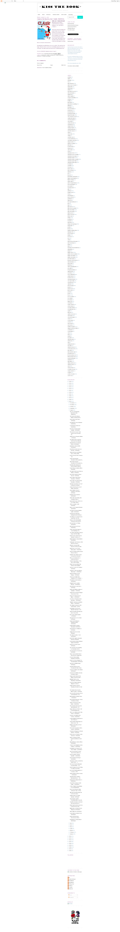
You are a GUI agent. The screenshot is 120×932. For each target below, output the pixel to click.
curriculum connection (72, 140)
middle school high (71, 255)
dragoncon (70, 148)
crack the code (71, 137)
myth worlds (70, 263)
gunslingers (70, 198)
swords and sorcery (72, 348)
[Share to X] (57, 53)
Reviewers (48, 14)
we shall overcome (71, 369)
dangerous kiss (71, 141)
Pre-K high (70, 298)
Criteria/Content (56, 14)
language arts (70, 231)
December (72, 402)
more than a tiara (71, 258)
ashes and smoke (71, 92)
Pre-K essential (71, 296)
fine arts (69, 175)
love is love (70, 236)
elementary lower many (72, 156)
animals (69, 89)
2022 (70, 388)
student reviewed (46, 56)
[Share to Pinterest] (60, 53)
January (71, 833)
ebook (69, 151)
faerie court (70, 168)
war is (69, 366)
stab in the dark (71, 339)
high (68, 205)
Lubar (69, 239)
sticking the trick (71, 343)
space (69, 334)
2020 (70, 392)
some (69, 332)
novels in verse (70, 277)
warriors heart (70, 367)
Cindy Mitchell (71, 880)
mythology (70, 265)
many (69, 246)
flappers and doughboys (72, 178)
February (72, 832)
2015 (70, 401)
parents (69, 287)
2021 (70, 390)
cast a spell (70, 121)
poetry (69, 293)
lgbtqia (69, 235)
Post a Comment (40, 63)
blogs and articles (71, 108)
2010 (70, 843)
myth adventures (71, 261)
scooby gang (70, 320)
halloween (70, 200)
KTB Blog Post (71, 883)
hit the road (70, 216)
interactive (70, 222)
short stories (70, 325)
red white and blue (71, 307)
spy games (70, 337)
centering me (70, 124)
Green (69, 193)
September (72, 408)
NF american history (72, 269)
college (69, 135)
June (71, 824)
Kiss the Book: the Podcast (73, 25)
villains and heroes (71, 362)
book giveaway (71, 111)
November (72, 404)
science (69, 318)
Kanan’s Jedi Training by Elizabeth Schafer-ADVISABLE (74, 622)
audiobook (70, 94)
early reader (70, 149)
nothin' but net (70, 276)
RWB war (69, 312)
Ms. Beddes (70, 887)
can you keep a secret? (72, 116)
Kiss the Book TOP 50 (72, 26)
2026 (70, 381)
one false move (71, 282)
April (71, 828)
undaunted (70, 359)
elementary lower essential (56, 55)
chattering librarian (71, 129)
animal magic (70, 88)
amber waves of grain (72, 85)
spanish (69, 336)
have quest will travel (72, 201)
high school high (71, 209)
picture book (70, 288)
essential (39, 56)
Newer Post (39, 65)
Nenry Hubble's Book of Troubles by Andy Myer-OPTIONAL (75, 491)
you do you (70, 375)
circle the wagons (71, 130)
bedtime (69, 100)
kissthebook (70, 888)
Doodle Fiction (71, 146)
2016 (70, 399)
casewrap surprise (71, 119)
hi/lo (69, 203)
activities (69, 77)
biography (70, 107)
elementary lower (45, 55)
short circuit (70, 323)
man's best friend (71, 242)
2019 (70, 394)
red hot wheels (70, 306)
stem (68, 342)
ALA (68, 81)
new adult (69, 268)
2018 (70, 395)
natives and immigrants (72, 266)
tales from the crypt (71, 351)
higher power (70, 212)
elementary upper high (72, 160)
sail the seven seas (71, 314)
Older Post (63, 65)
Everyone (70, 167)
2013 (70, 838)
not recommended (71, 274)
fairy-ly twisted (71, 170)
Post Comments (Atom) (46, 67)
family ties (70, 171)
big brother (70, 102)
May (71, 826)
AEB (69, 877)
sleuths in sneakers (71, 326)
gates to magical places (72, 182)
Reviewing (71, 14)
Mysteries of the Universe (73, 260)
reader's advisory (71, 304)
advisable (69, 80)
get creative (70, 186)
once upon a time (71, 280)
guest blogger (70, 195)
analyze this (70, 86)
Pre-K (69, 295)
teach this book (71, 353)
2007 (70, 848)
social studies (70, 331)
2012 (70, 839)
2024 (70, 385)
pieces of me (70, 290)
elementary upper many (72, 162)
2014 (70, 836)
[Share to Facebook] (58, 53)
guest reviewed (71, 197)
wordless (69, 372)
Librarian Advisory (71, 28)
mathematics (70, 249)
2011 (70, 841)
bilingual (69, 105)
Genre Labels (64, 14)
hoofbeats (70, 219)
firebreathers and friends (72, 176)
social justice (70, 329)
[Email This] (54, 53)
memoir (69, 250)
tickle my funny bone (72, 356)
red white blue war (71, 309)
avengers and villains (72, 97)
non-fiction (70, 272)
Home (39, 14)
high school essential (72, 208)
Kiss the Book (70, 41)
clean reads (70, 133)
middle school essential (72, 253)
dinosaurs (70, 144)
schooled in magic (71, 317)
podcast (69, 291)
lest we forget (70, 233)
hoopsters (70, 220)
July (71, 823)
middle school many (71, 257)
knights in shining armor (72, 230)
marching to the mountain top (73, 247)
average (69, 99)
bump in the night (71, 115)
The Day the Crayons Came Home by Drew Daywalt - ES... (75, 433)
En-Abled (69, 163)
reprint (69, 310)
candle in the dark (71, 118)
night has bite (70, 271)
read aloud (70, 302)
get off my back (71, 187)
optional (69, 283)
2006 (70, 850)
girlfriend (69, 190)
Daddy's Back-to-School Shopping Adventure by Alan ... (76, 687)
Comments (71, 897)
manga (69, 244)
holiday (69, 217)
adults (69, 78)
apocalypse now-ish (72, 91)
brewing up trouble (71, 113)
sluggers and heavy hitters (73, 328)
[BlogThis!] (56, 53)
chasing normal (71, 127)
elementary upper (71, 157)
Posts (70, 894)
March (71, 830)
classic (69, 132)
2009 (70, 845)
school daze (70, 315)
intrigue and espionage (72, 223)
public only (70, 301)
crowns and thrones (72, 138)
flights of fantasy (71, 179)
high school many (71, 211)
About (43, 14)
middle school (70, 252)
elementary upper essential (73, 159)
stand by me (70, 340)
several (69, 321)
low (68, 238)
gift (68, 189)
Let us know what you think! (73, 65)
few (68, 173)
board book (70, 110)
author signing (70, 96)
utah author (70, 361)
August (71, 410)
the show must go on (72, 355)
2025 (70, 383)
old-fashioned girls (71, 279)
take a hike (70, 350)
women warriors (71, 370)
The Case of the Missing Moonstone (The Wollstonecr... (74, 413)
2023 (70, 386)
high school (70, 206)
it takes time (70, 225)
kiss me (69, 228)
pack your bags (71, 285)
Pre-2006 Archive (71, 29)
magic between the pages (73, 241)
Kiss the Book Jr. (71, 23)
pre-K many (70, 299)
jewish (69, 227)
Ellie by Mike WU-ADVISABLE (76, 811)
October (72, 406)
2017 (70, 397)
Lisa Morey (70, 885)
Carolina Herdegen (72, 879)
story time (70, 345)
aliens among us (71, 83)
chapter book (70, 126)
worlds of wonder (71, 373)
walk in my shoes (71, 364)
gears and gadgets (71, 184)
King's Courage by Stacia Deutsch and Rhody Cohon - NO (76, 739)
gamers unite (70, 181)
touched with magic (71, 358)
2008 (70, 847)
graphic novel (70, 192)
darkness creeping (71, 143)
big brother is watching (72, 103)
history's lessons (71, 214)
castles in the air (71, 122)
